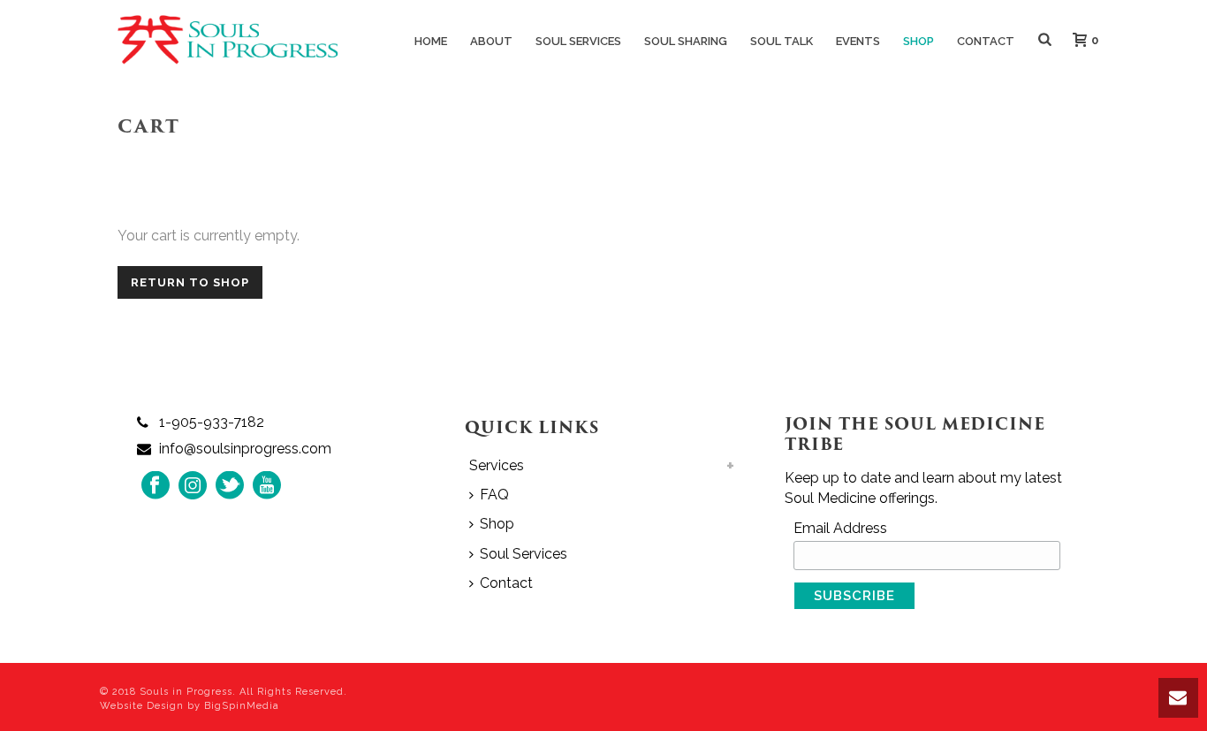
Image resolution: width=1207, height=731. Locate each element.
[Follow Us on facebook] (155, 486)
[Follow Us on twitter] (230, 486)
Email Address (840, 528)
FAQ (494, 494)
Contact (985, 41)
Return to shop (190, 282)
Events (858, 41)
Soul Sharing (685, 41)
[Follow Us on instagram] (192, 486)
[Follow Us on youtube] (267, 486)
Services (496, 465)
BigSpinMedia (241, 706)
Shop (918, 41)
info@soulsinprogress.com (245, 449)
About (491, 41)
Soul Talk (781, 41)
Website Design (142, 706)
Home (430, 41)
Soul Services (578, 41)
